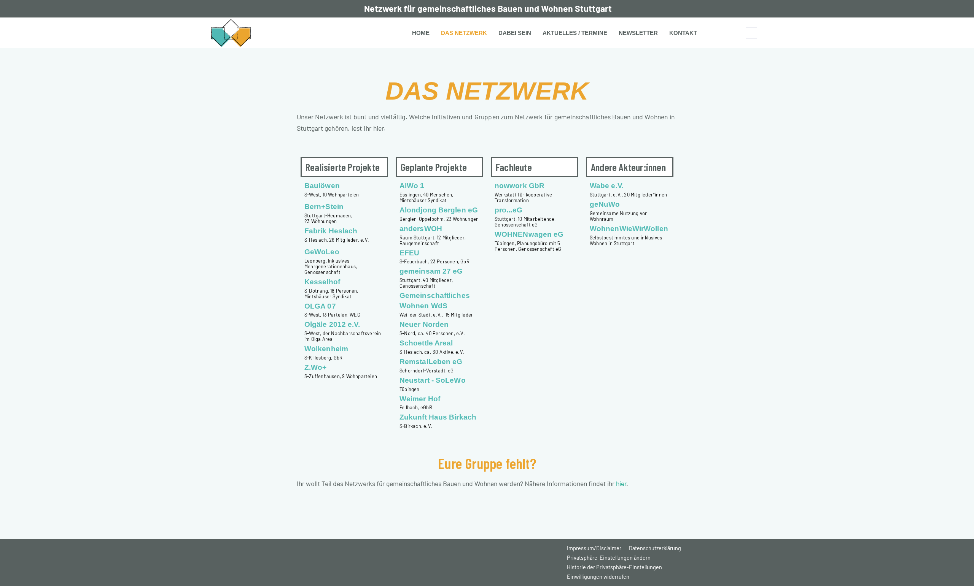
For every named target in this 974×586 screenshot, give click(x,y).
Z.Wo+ (315, 367)
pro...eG (508, 210)
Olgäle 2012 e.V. (332, 324)
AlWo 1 (412, 186)
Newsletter (638, 33)
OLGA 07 (320, 306)
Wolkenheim (326, 349)
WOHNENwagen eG (529, 234)
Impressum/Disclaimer (594, 548)
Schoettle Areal (426, 343)
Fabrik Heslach (330, 231)
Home (421, 33)
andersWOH (420, 229)
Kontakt (683, 33)
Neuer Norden (424, 324)
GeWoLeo (321, 252)
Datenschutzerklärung (655, 548)
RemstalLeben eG (431, 362)
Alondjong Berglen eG (438, 210)
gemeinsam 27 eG (431, 271)
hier (621, 483)
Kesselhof (322, 282)
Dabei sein (514, 33)
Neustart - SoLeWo (432, 380)
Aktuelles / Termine (575, 33)
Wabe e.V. (607, 186)
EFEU (409, 253)
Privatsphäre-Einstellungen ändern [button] (609, 557)
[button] (751, 33)
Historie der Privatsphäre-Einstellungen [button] (614, 567)
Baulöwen (322, 186)
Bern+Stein (324, 207)
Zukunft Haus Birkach (437, 417)
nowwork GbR (519, 186)
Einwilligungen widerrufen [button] (598, 576)
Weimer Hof (419, 399)
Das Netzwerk (464, 33)
